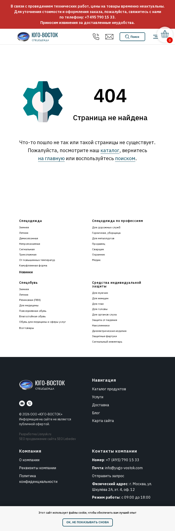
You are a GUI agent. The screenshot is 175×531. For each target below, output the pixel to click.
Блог (96, 413)
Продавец (98, 243)
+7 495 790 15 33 (100, 17)
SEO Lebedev (66, 439)
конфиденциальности (38, 481)
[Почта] (22, 403)
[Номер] (29, 403)
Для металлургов (103, 238)
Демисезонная (28, 238)
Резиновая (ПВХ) (30, 300)
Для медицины (29, 305)
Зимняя (24, 227)
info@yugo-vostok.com (124, 468)
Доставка (100, 405)
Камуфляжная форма (33, 265)
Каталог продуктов (109, 389)
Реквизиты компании (37, 468)
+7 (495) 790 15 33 (122, 460)
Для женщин (100, 298)
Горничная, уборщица (106, 232)
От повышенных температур (37, 260)
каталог (109, 150)
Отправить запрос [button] (108, 476)
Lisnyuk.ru (44, 434)
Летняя (23, 232)
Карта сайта (103, 420)
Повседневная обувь (32, 310)
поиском (125, 158)
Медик (96, 260)
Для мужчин (100, 292)
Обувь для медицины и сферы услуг (42, 321)
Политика (27, 476)
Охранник (98, 254)
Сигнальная (27, 249)
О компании (29, 460)
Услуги (97, 397)
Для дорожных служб (106, 227)
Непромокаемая (29, 243)
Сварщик (98, 249)
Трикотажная (27, 254)
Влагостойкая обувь (32, 316)
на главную (51, 158)
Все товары (26, 328)
